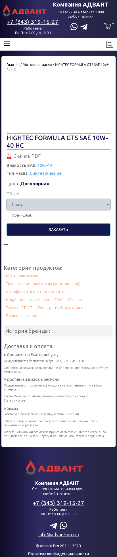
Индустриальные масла (27, 300)
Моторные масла (22, 275)
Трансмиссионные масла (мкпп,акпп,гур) (43, 284)
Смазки (75, 300)
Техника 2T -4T (19, 307)
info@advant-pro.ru (58, 534)
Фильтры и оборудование (61, 307)
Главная (13, 64)
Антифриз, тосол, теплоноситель (37, 292)
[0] (107, 26)
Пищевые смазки (21, 315)
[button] (53, 44)
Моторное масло (37, 64)
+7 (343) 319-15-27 (32, 21)
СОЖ (58, 300)
